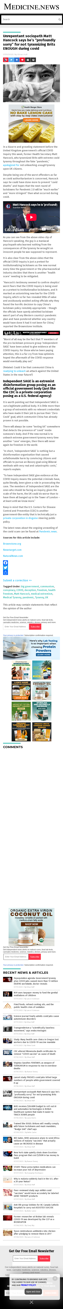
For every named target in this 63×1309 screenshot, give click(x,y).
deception (30, 590)
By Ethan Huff (29, 987)
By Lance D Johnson (31, 999)
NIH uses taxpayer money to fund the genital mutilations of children (36, 994)
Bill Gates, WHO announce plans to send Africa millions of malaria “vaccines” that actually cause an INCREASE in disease (36, 1141)
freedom (42, 590)
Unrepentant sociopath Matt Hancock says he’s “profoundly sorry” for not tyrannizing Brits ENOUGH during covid (36, 1095)
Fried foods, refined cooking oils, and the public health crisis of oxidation (34, 1005)
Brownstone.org (12, 543)
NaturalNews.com (13, 556)
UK (46, 597)
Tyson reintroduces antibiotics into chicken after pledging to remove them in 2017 (34, 1232)
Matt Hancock (22, 593)
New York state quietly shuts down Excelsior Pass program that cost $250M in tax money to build (36, 1155)
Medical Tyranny (12, 597)
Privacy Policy (28, 1285)
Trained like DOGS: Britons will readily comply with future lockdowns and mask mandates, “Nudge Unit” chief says (36, 1126)
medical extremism (41, 593)
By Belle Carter (31, 1132)
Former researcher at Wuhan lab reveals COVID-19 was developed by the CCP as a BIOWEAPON (34, 1219)
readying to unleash (14, 371)
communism (47, 586)
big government (30, 586)
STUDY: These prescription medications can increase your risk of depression (35, 1168)
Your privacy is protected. (13, 635)
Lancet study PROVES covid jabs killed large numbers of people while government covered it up (37, 1080)
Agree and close (33, 1291)
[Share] (31, 572)
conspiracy (9, 590)
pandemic (28, 597)
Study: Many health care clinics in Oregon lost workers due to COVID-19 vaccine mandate (36, 1041)
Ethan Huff (22, 54)
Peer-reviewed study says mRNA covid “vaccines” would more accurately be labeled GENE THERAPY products (36, 1193)
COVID (19, 590)
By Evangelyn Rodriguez (34, 1173)
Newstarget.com (12, 549)
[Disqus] (31, 789)
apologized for (11, 165)
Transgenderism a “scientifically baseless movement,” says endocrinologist (34, 1029)
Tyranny (39, 597)
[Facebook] (31, 562)
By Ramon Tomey (31, 1072)
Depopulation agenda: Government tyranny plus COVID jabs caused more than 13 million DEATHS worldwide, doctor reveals (36, 981)
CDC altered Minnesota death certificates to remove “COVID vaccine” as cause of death (35, 1052)
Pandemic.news (48, 531)
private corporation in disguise (20, 518)
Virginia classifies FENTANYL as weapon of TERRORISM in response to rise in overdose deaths (35, 1066)
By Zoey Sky (29, 1225)
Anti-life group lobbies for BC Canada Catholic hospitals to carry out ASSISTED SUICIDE (36, 1206)
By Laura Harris (30, 1118)
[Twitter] (31, 567)
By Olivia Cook (29, 1045)
